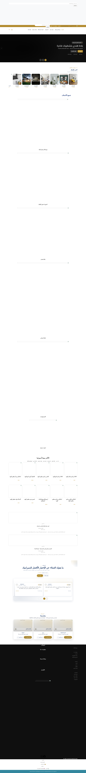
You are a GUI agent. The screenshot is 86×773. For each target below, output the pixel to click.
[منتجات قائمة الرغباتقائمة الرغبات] (13, 30)
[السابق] (1, 48)
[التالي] (84, 48)
